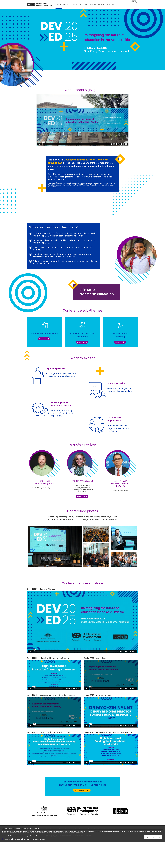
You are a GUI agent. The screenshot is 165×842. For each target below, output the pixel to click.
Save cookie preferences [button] (38, 839)
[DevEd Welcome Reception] (96, 534)
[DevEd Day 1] (55, 546)
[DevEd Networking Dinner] (96, 555)
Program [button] (66, 4)
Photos (75, 4)
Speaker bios (81, 496)
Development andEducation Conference (44, 4)
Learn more (44, 339)
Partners (93, 4)
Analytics (16, 839)
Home (59, 4)
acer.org (134, 1)
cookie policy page (79, 832)
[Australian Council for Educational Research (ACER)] (31, 4)
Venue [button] (100, 4)
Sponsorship (83, 4)
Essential (7, 839)
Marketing (26, 839)
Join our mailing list (81, 790)
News (108, 4)
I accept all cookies (153, 837)
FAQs (114, 4)
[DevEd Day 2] (124, 538)
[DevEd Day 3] (124, 559)
